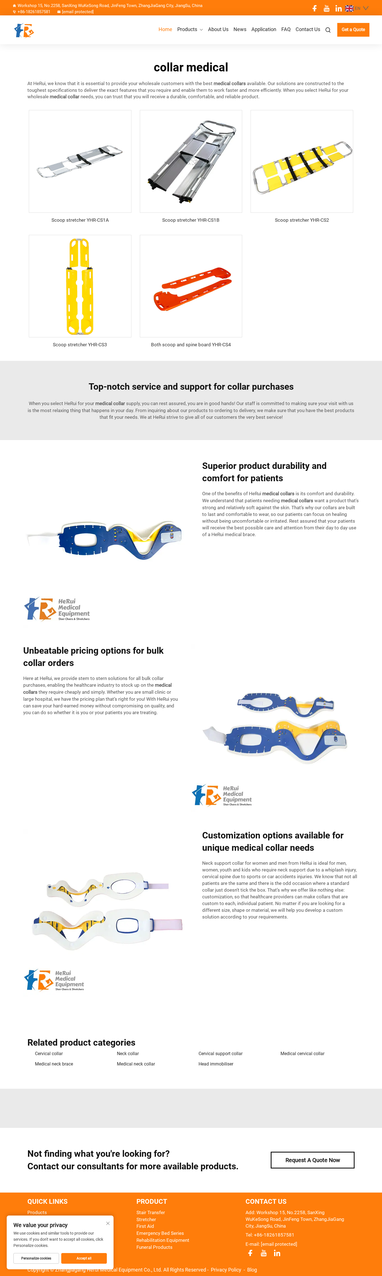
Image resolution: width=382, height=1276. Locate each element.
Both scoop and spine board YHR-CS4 (191, 344)
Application (263, 29)
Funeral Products (154, 1247)
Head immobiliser (216, 1064)
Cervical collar (49, 1053)
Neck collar (128, 1053)
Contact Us (308, 29)
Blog (252, 1270)
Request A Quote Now (313, 1160)
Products (187, 29)
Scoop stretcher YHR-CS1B (191, 220)
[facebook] (315, 8)
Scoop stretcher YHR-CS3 (80, 344)
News (240, 29)
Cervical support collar (220, 1053)
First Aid (145, 1226)
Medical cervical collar (302, 1053)
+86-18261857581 (34, 11)
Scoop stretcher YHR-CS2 (302, 220)
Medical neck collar (136, 1064)
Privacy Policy (226, 1270)
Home (165, 29)
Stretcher (146, 1219)
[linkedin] (339, 8)
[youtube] (327, 8)
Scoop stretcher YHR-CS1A (80, 220)
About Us (218, 29)
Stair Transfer (150, 1212)
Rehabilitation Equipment (162, 1240)
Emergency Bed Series (160, 1233)
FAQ (286, 29)
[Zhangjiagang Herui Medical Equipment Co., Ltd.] (39, 30)
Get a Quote (353, 29)
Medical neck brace (54, 1064)
